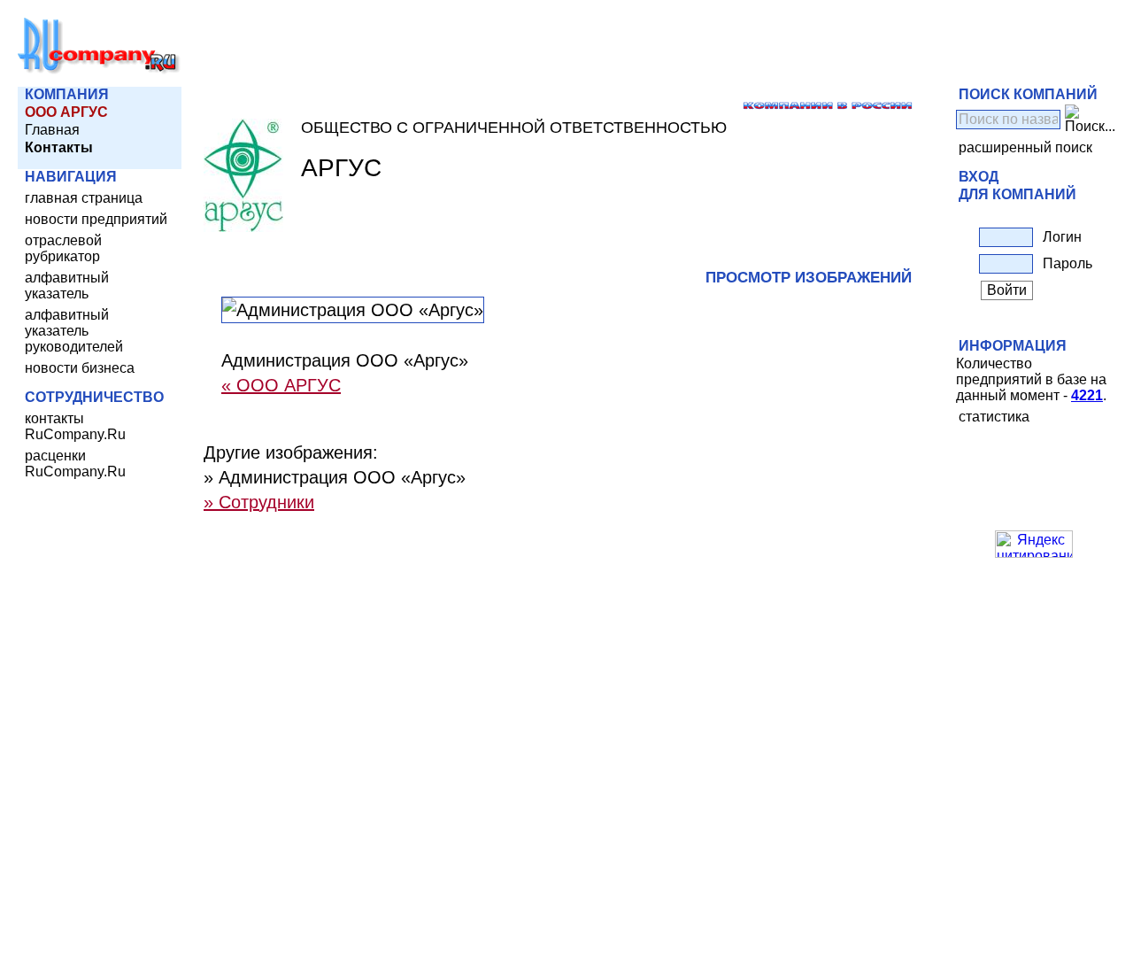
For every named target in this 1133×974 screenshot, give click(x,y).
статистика (994, 416)
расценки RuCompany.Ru (75, 463)
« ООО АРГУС (281, 385)
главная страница (84, 197)
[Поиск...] (1090, 119)
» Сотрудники (259, 502)
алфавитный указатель (67, 285)
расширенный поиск (1025, 147)
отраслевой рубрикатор (63, 248)
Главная (52, 129)
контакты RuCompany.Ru (75, 426)
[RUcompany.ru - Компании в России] (99, 70)
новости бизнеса (80, 367)
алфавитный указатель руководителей (74, 330)
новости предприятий (96, 219)
